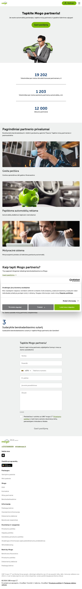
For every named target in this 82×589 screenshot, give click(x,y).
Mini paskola (6, 478)
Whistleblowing (7, 545)
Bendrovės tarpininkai (10, 520)
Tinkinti (39, 307)
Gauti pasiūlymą (41, 25)
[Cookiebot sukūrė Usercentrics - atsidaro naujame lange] (71, 280)
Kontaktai (5, 491)
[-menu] (79, 3)
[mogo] (41, 441)
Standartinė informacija (11, 512)
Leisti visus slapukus (67, 307)
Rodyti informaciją (69, 301)
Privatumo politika (8, 529)
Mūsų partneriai (7, 495)
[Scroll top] (77, 584)
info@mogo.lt (20, 446)
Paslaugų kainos (7, 508)
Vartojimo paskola (8, 474)
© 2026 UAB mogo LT (10, 581)
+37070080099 (8, 446)
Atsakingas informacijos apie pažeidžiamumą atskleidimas (23, 541)
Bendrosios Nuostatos (10, 554)
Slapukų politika (7, 533)
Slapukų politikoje (66, 293)
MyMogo (71, 3)
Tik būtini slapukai (14, 307)
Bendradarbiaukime (9, 499)
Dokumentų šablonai (9, 516)
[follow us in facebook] (3, 455)
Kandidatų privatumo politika (12, 537)
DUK (3, 487)
